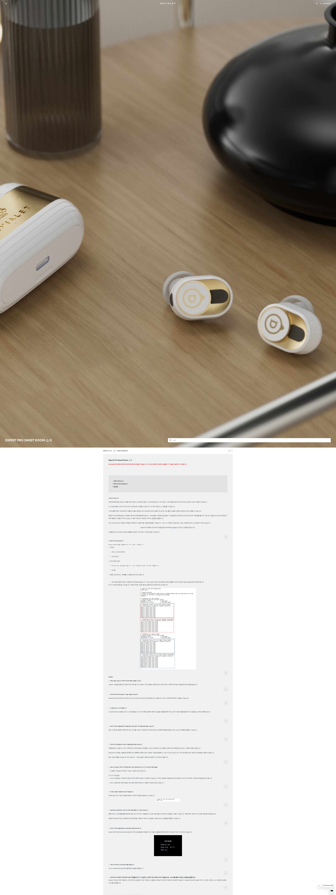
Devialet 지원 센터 (107, 450)
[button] (321, 3)
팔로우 (230, 450)
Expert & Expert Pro (122, 450)
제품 (115, 450)
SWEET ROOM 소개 (118, 481)
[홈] (168, 3)
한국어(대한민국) (327, 3)
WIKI (125, 574)
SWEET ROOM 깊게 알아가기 (121, 484)
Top (225, 537)
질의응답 (116, 486)
